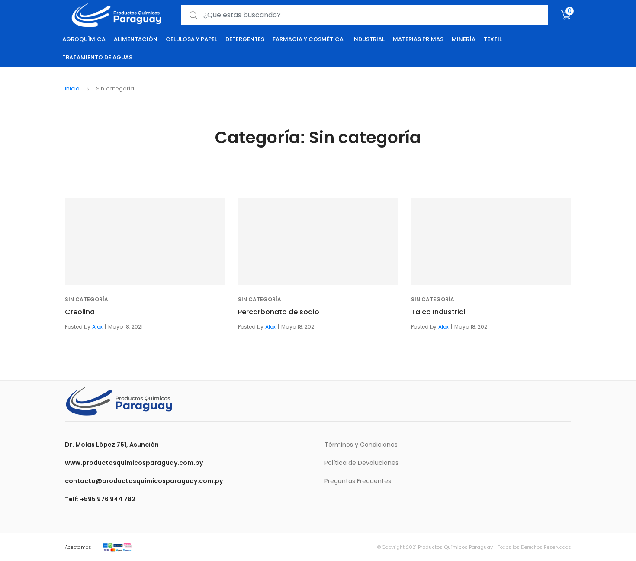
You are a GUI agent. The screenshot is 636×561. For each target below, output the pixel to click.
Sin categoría (86, 299)
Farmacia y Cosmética (308, 39)
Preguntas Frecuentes (357, 481)
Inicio (72, 88)
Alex (97, 326)
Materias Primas (418, 39)
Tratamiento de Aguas (97, 57)
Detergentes (244, 39)
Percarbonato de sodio (278, 312)
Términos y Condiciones (361, 444)
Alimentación (135, 39)
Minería (463, 39)
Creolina (80, 312)
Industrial (368, 39)
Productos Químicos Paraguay (455, 547)
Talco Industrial (438, 312)
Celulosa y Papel (191, 39)
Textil (493, 39)
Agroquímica (84, 39)
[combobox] (364, 15)
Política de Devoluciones (361, 462)
